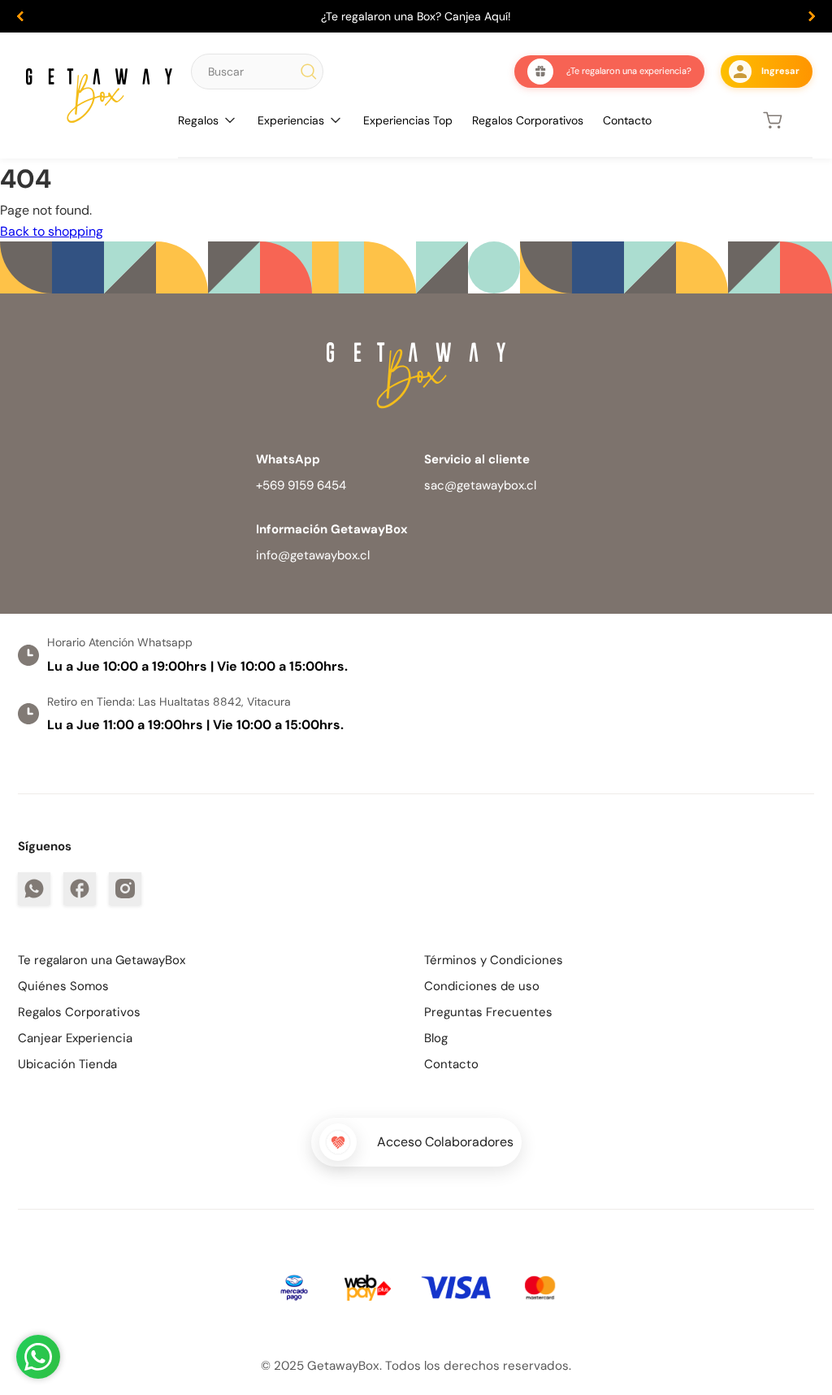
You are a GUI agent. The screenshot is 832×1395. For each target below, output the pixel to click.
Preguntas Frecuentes (488, 1012)
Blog (436, 1038)
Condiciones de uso (482, 986)
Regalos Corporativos (527, 120)
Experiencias (291, 120)
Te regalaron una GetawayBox (101, 960)
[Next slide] (812, 16)
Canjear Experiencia (75, 1038)
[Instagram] (125, 888)
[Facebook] (79, 888)
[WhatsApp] (34, 888)
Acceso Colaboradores (445, 1141)
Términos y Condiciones (493, 960)
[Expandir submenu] (230, 120)
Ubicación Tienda (67, 1064)
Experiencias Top (408, 120)
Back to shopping (51, 231)
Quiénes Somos (63, 986)
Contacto (627, 120)
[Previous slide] (20, 16)
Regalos (198, 120)
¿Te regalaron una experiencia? (628, 70)
